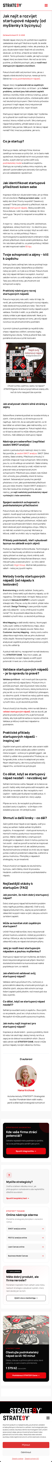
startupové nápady (18, 207)
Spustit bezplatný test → (17, 1198)
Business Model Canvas (18, 1256)
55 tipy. (28, 246)
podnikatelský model (12, 163)
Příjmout (26, 1444)
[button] (48, 1418)
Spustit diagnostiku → (26, 1151)
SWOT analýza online (17, 1228)
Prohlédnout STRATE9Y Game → (26, 1375)
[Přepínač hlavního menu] (46, 5)
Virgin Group (19, 565)
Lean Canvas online (16, 1247)
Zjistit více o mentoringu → (26, 1298)
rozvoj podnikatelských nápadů (26, 78)
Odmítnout (26, 1452)
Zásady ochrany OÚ (32, 1458)
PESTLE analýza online (17, 1237)
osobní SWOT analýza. (27, 453)
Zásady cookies (17, 1458)
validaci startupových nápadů (16, 711)
